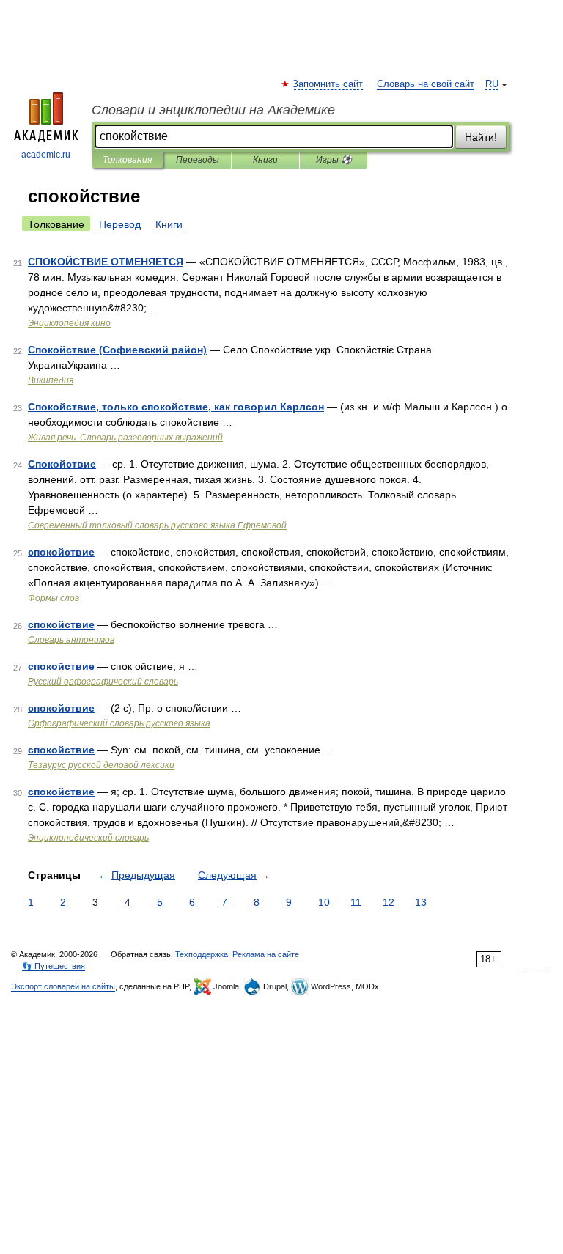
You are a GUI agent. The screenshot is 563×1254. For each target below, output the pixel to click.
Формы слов (53, 598)
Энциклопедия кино (69, 323)
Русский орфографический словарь (103, 681)
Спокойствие (62, 464)
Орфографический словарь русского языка (119, 723)
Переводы (197, 160)
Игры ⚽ (334, 160)
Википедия (50, 380)
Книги (265, 160)
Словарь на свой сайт (425, 84)
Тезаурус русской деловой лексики (101, 765)
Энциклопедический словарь (88, 838)
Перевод (120, 224)
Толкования (127, 160)
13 (421, 902)
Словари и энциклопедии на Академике (213, 110)
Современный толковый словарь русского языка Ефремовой (157, 525)
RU (491, 84)
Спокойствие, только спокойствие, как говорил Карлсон (176, 407)
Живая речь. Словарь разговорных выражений (125, 437)
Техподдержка (201, 954)
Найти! (481, 137)
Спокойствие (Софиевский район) (117, 349)
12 (388, 902)
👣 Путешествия (53, 966)
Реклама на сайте (265, 954)
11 (355, 902)
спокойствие (61, 552)
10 (324, 902)
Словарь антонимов (71, 640)
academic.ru (45, 155)
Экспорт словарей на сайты (63, 986)
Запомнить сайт (328, 84)
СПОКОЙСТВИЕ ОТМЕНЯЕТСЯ (105, 262)
